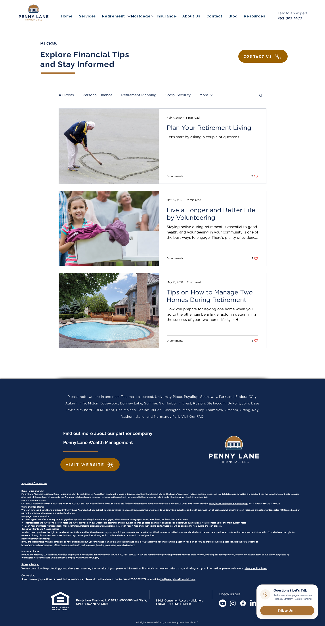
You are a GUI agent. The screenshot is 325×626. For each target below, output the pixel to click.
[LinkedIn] (253, 603)
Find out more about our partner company (108, 433)
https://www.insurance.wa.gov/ (83, 557)
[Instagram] (233, 603)
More (203, 95)
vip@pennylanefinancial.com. (177, 579)
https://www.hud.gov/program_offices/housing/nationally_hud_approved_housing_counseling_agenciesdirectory (78, 545)
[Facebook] (243, 603)
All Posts (66, 95)
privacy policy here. (255, 568)
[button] (254, 16)
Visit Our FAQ (193, 417)
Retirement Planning (139, 95)
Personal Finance (97, 95)
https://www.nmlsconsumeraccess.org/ (228, 503)
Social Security (178, 95)
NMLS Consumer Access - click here (179, 600)
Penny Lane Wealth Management (98, 442)
